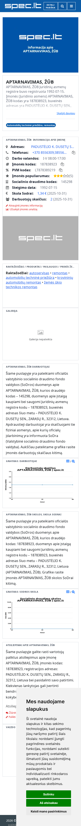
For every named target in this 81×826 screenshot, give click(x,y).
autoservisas (39, 273)
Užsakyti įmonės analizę (23, 209)
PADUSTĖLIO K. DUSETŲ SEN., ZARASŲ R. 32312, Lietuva (53, 146)
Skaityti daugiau (66, 113)
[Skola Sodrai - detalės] (73, 591)
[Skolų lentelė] (67, 591)
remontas (60, 273)
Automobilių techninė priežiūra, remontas (31, 125)
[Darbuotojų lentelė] (67, 461)
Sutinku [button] (48, 794)
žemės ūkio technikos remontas (34, 284)
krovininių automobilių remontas (39, 279)
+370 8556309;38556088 (50, 152)
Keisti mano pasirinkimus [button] (49, 811)
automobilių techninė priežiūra (30, 277)
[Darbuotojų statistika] (73, 461)
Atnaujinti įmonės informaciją (26, 205)
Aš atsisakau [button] (49, 803)
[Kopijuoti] (73, 152)
